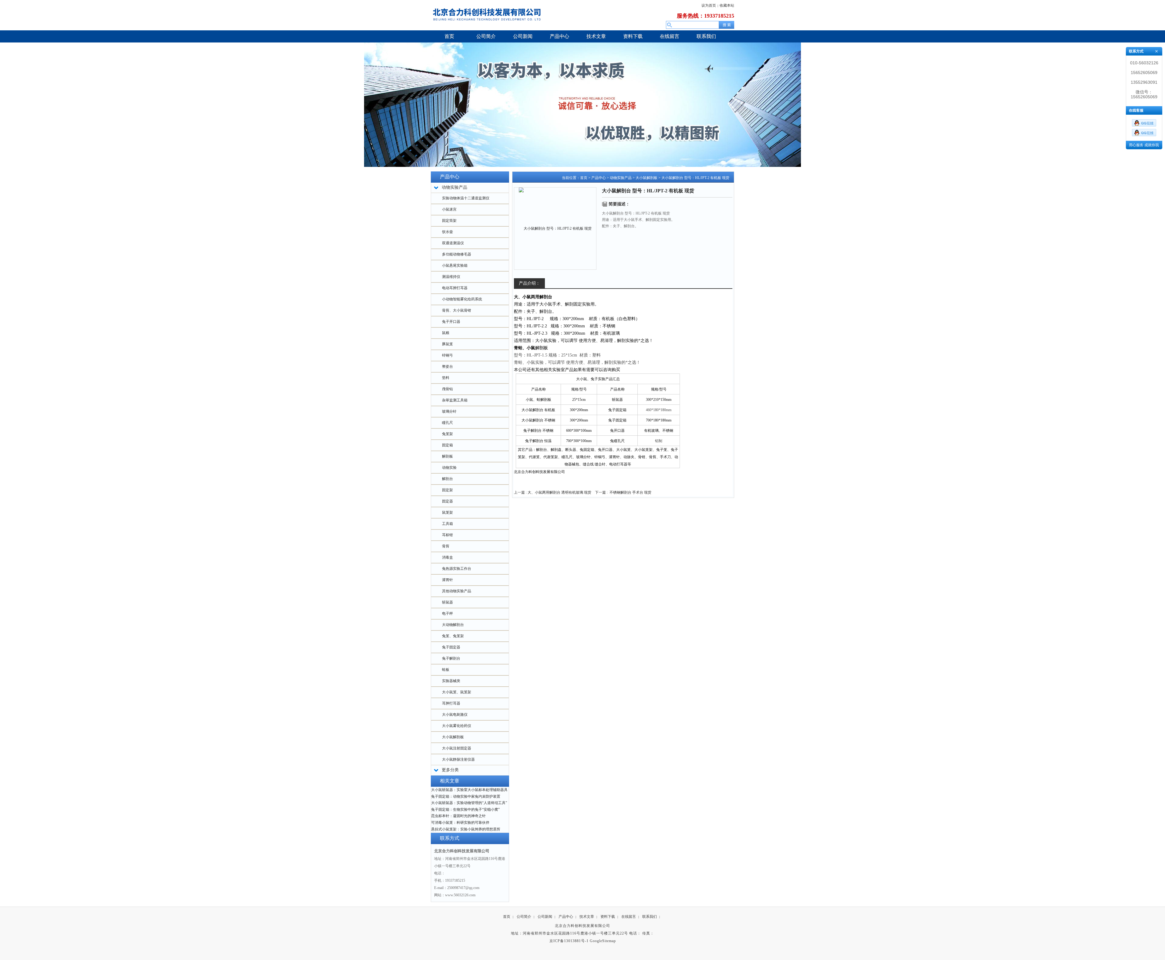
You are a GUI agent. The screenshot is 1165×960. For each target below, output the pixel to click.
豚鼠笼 (447, 344)
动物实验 (449, 467)
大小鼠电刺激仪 (455, 714)
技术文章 (586, 916)
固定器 (447, 501)
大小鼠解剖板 (453, 737)
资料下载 (607, 916)
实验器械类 (451, 681)
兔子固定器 (451, 647)
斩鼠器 (447, 602)
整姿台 (447, 366)
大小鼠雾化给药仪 (456, 726)
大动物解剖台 (453, 625)
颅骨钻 (447, 389)
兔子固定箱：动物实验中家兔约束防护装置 (465, 796)
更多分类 (450, 770)
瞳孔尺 (447, 423)
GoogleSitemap (603, 941)
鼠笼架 (447, 512)
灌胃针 (447, 580)
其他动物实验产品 (456, 591)
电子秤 (447, 613)
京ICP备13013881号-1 (569, 941)
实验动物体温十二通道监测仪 (465, 198)
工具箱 (447, 524)
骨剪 (445, 546)
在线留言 (628, 916)
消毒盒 (447, 557)
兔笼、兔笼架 (453, 636)
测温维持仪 (451, 277)
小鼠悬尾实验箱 (455, 265)
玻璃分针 (449, 411)
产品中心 (598, 178)
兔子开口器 (451, 321)
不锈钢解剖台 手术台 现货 (630, 492)
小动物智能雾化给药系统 (462, 299)
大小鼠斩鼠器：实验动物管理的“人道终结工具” (469, 803)
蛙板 (445, 670)
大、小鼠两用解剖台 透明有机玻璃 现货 (559, 492)
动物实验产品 (621, 178)
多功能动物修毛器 (456, 254)
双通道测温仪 (453, 243)
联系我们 (649, 916)
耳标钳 (447, 535)
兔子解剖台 (451, 658)
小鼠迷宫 (449, 209)
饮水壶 (447, 232)
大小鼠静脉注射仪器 (458, 759)
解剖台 (447, 479)
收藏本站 (727, 5)
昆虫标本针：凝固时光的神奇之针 (458, 816)
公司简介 (524, 916)
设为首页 (708, 5)
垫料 (445, 378)
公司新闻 (545, 916)
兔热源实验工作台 (456, 568)
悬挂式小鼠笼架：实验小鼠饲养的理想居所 (465, 829)
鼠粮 (445, 333)
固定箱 (447, 445)
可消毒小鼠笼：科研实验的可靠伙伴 (460, 822)
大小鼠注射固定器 (456, 748)
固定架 (447, 490)
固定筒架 (449, 220)
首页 (583, 178)
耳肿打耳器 (451, 703)
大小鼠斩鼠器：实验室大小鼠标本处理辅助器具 (469, 790)
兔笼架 (447, 434)
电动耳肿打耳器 (455, 288)
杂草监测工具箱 (455, 400)
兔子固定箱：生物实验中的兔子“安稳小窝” (465, 809)
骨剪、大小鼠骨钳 (456, 310)
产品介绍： (529, 283)
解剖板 (447, 456)
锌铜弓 (447, 355)
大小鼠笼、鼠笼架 (456, 692)
